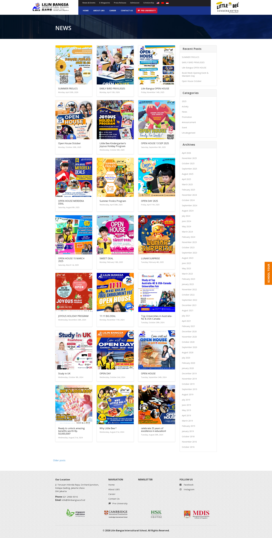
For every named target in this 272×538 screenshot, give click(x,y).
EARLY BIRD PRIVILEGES (112, 88)
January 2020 (188, 368)
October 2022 (188, 294)
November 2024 (189, 195)
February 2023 (188, 279)
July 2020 (186, 357)
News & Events (88, 2)
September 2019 (189, 389)
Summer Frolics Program (113, 201)
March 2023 (187, 273)
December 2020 (189, 331)
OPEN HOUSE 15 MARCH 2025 (71, 260)
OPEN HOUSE (148, 373)
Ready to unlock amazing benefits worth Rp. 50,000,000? (71, 431)
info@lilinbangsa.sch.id (73, 500)
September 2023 (189, 252)
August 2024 (187, 210)
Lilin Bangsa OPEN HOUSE (155, 88)
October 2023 (188, 247)
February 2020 (188, 363)
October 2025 (188, 163)
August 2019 (187, 394)
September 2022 (189, 300)
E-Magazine (104, 2)
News (184, 111)
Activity (185, 106)
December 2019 (189, 373)
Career (112, 10)
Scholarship (148, 2)
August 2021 (187, 310)
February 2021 (188, 326)
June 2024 (186, 221)
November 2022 (189, 289)
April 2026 (186, 153)
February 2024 (188, 237)
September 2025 (189, 168)
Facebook (189, 484)
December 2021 (189, 305)
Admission (134, 2)
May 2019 (186, 410)
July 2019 (186, 399)
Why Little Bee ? (108, 428)
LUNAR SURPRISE (150, 258)
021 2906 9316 (70, 496)
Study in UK (64, 373)
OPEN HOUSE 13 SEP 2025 (155, 143)
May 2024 (186, 226)
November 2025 (189, 158)
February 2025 (188, 189)
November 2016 (189, 441)
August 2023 (187, 258)
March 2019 (187, 420)
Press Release (120, 2)
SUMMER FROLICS (68, 88)
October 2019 (188, 384)
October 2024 (188, 200)
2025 (184, 101)
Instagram (189, 489)
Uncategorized (188, 132)
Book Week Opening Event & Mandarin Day (195, 74)
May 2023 (186, 268)
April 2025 (186, 179)
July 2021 (186, 315)
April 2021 (186, 321)
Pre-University (148, 10)
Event (184, 127)
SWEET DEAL (106, 258)
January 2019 (188, 431)
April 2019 (186, 415)
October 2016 (188, 447)
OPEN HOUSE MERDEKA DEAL (71, 202)
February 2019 (188, 426)
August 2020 (187, 352)
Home (86, 10)
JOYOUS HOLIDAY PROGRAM (73, 316)
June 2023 (186, 263)
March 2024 (187, 231)
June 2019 (186, 405)
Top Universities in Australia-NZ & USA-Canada (156, 317)
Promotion (187, 117)
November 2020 (189, 336)
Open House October (69, 143)
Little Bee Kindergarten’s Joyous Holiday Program (113, 145)
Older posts (59, 460)
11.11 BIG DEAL (108, 316)
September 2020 (189, 347)
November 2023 (189, 242)
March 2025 (187, 184)
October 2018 (188, 436)
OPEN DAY (105, 373)
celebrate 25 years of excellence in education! (153, 430)
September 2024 (189, 205)
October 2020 (188, 342)
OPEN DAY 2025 (149, 201)
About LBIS (99, 10)
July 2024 (186, 216)
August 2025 (187, 174)
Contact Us (127, 10)
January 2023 (188, 284)
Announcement (189, 122)
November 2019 (189, 378)
